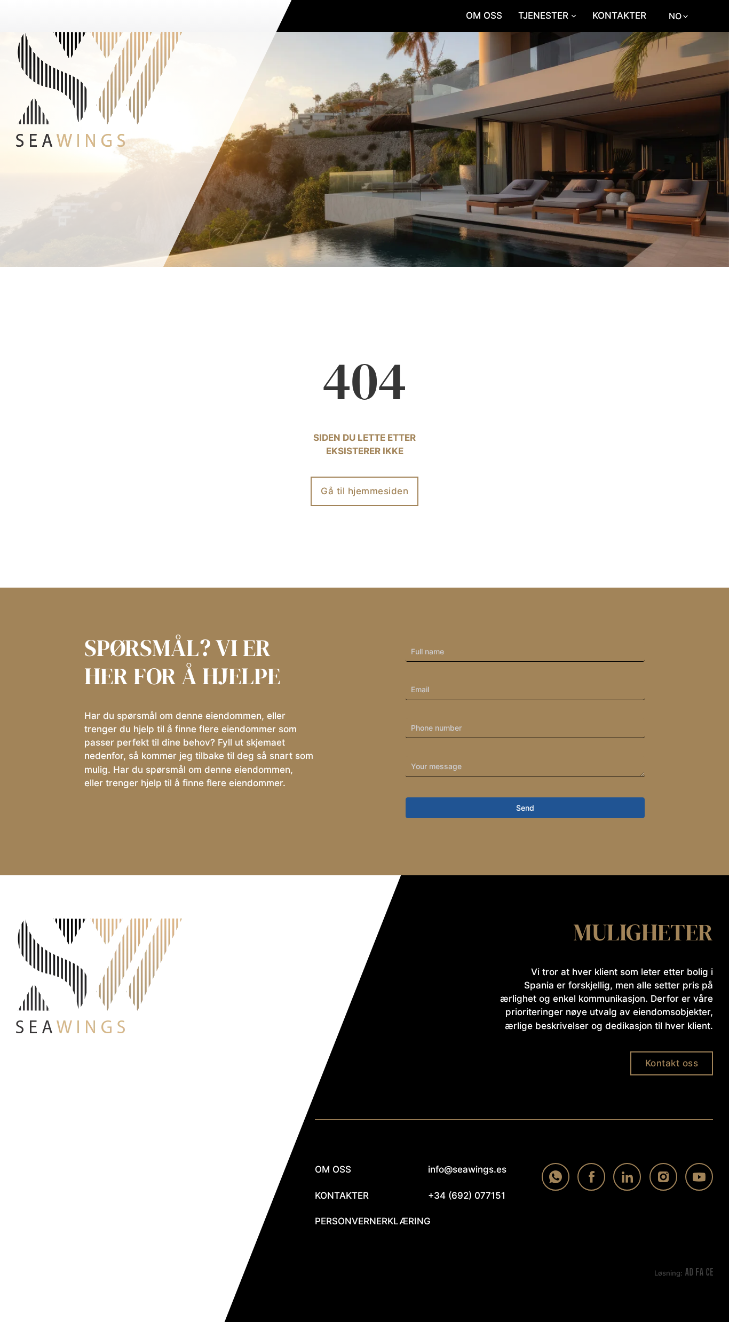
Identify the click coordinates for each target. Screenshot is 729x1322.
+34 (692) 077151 (466, 1195)
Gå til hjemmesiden (364, 491)
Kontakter (619, 15)
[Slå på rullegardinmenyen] (573, 16)
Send (525, 807)
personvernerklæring (358, 1221)
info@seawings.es (467, 1169)
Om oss (484, 15)
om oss (333, 1169)
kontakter (342, 1195)
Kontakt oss (672, 1063)
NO (675, 16)
